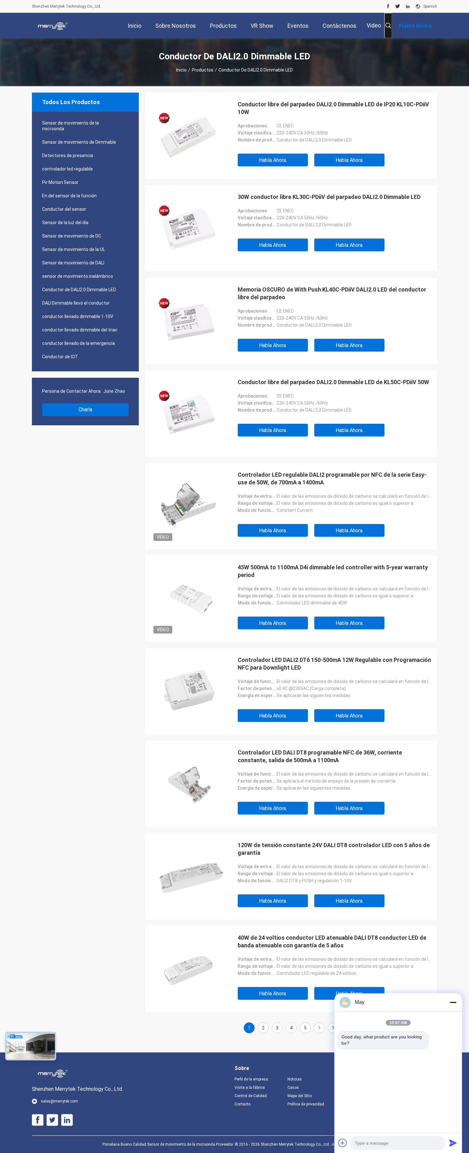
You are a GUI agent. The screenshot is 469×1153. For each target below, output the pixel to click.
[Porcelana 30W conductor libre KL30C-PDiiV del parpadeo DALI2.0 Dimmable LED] (188, 228)
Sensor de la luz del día (65, 222)
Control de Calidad (250, 1096)
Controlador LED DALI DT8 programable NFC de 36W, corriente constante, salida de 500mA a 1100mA (320, 756)
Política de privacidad (305, 1104)
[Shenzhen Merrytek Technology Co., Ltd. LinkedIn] (407, 6)
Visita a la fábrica (249, 1087)
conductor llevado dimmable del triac (80, 329)
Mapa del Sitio (299, 1096)
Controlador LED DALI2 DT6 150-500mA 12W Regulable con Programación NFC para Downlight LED (334, 663)
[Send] (453, 1143)
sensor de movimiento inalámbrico (77, 276)
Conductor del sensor (64, 209)
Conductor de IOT (60, 356)
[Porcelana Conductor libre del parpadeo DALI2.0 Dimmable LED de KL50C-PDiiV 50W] (188, 413)
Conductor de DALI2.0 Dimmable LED (79, 289)
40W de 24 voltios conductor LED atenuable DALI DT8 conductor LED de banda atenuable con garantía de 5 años (332, 941)
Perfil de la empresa (251, 1079)
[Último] (333, 1027)
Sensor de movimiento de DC (71, 236)
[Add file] (342, 1143)
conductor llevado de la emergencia (78, 343)
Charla (85, 409)
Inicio (181, 69)
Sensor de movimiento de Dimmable (79, 142)
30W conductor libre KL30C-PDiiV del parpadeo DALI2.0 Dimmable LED (329, 196)
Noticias (294, 1079)
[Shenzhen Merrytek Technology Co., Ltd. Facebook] (388, 6)
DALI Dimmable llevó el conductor (76, 303)
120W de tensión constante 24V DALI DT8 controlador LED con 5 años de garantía (334, 849)
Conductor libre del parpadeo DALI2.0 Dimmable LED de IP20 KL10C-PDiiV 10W (333, 108)
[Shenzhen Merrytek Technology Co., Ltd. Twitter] (397, 6)
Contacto (242, 1104)
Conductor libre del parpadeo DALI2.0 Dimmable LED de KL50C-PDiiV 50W (333, 382)
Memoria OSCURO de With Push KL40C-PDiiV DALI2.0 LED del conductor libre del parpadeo (332, 293)
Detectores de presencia (67, 155)
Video (374, 25)
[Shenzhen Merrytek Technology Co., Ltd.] (52, 25)
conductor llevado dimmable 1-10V (77, 316)
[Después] (319, 1027)
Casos (293, 1087)
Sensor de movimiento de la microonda (70, 125)
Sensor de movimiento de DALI (73, 262)
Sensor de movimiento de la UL (73, 249)
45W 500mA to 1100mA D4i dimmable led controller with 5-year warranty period (333, 571)
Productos (202, 69)
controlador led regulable (67, 168)
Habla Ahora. (273, 160)
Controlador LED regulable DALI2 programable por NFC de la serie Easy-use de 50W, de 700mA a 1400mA (332, 478)
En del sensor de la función (69, 195)
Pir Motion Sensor (60, 182)
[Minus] (453, 1002)
